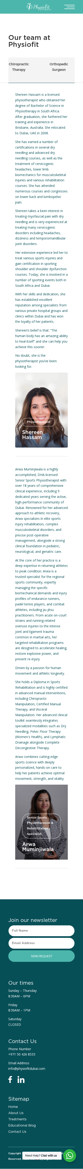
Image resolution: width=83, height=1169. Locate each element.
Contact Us (17, 1131)
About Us (16, 1113)
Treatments (17, 1119)
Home (13, 1107)
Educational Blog (22, 1125)
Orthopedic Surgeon (59, 67)
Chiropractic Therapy (19, 67)
